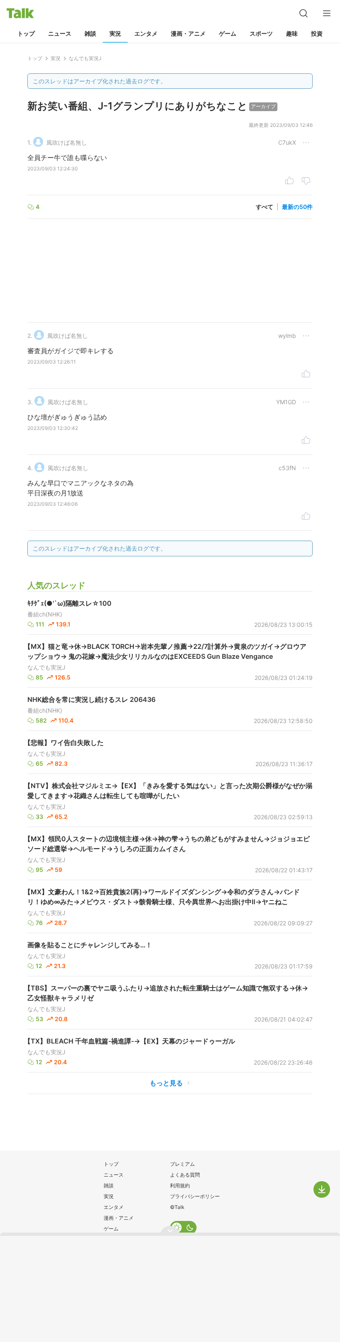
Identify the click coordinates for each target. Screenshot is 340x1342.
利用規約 (180, 1185)
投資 (317, 33)
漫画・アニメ (188, 33)
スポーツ (261, 33)
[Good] (289, 181)
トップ (26, 33)
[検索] (303, 13)
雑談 (90, 33)
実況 (115, 33)
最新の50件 (297, 206)
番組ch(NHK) (44, 614)
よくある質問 (185, 1175)
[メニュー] (326, 13)
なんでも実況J (46, 667)
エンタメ (146, 33)
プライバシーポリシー (195, 1196)
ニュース (59, 33)
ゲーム (227, 33)
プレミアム (182, 1164)
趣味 (292, 33)
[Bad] (306, 181)
